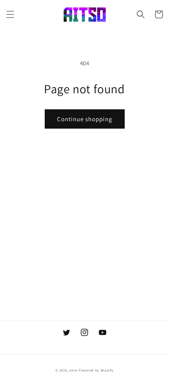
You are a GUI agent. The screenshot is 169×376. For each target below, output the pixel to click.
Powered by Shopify (96, 370)
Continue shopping (84, 119)
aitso (73, 370)
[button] (10, 14)
